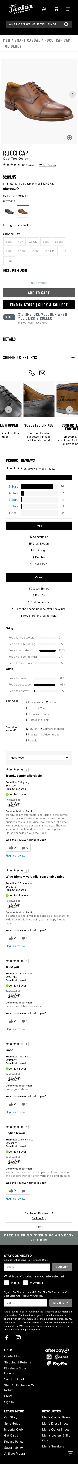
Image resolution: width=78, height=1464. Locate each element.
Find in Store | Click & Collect (39, 304)
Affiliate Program (15, 1454)
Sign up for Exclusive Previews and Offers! (26, 1260)
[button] (72, 94)
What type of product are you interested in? (34, 1276)
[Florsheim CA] (14, 905)
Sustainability (13, 1448)
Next (39, 1226)
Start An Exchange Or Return (19, 1387)
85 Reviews (28, 165)
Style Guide (12, 1424)
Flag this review (15, 855)
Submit (62, 1267)
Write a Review (47, 165)
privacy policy (32, 1329)
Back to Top (39, 1218)
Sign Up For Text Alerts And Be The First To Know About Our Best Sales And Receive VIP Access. (36, 1294)
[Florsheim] (14, 804)
